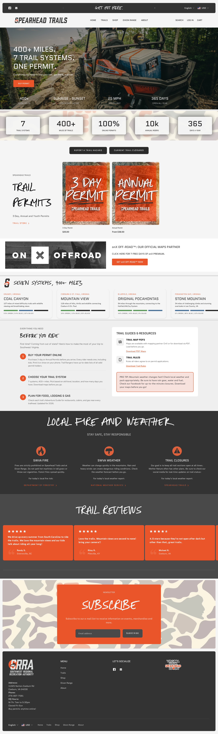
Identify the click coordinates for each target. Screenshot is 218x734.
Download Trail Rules (136, 366)
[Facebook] (10, 8)
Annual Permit (117, 228)
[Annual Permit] (135, 193)
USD (28, 724)
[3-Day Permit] (86, 193)
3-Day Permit (67, 228)
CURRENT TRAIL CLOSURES (129, 150)
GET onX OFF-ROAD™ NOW (130, 261)
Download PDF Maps (136, 351)
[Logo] (41, 20)
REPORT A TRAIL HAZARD (88, 150)
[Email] (16, 8)
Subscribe (132, 633)
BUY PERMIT (23, 83)
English (12, 724)
